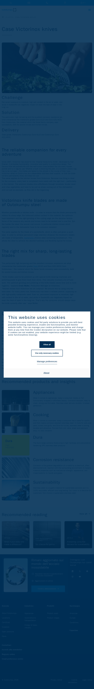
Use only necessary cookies (47, 353)
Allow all (47, 345)
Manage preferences (47, 361)
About (46, 373)
